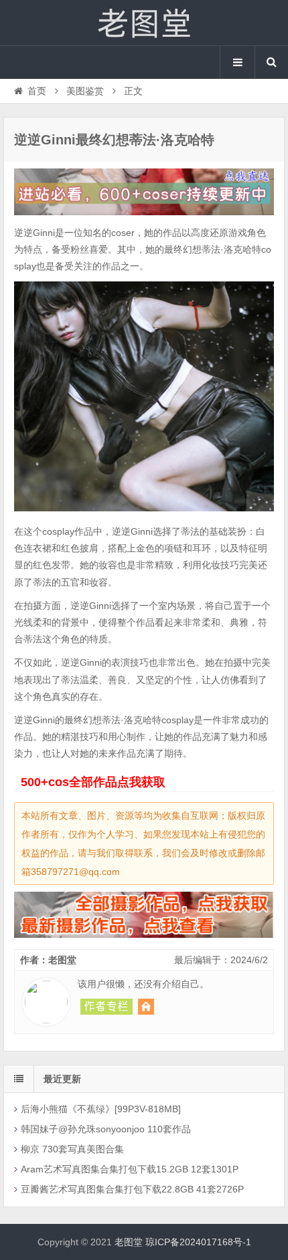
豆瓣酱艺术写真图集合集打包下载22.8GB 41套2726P (132, 1189)
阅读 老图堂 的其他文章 (106, 1007)
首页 (36, 91)
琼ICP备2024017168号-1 (198, 1242)
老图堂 (144, 23)
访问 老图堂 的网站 (146, 1007)
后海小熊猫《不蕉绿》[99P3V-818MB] (101, 1109)
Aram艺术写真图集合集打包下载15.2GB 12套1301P (129, 1169)
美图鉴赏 (85, 91)
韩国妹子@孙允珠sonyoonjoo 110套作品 (106, 1129)
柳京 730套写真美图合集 (72, 1149)
